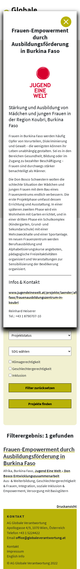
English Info (15, 556)
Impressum (15, 551)
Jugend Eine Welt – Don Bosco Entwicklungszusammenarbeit (36, 473)
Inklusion (19, 375)
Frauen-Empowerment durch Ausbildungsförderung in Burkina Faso (39, 456)
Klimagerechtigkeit (26, 362)
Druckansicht (67, 506)
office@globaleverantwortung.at (41, 537)
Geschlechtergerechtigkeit (31, 368)
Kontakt (13, 546)
